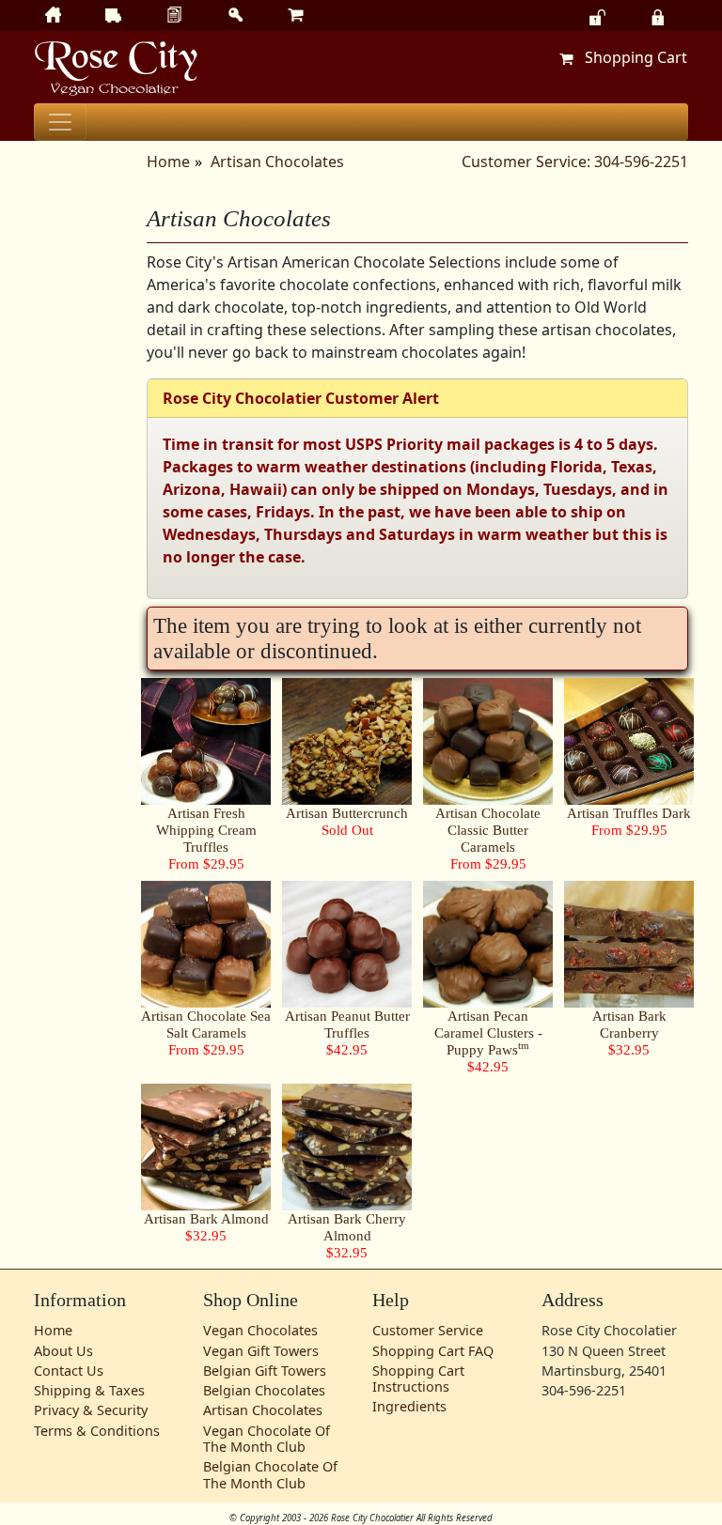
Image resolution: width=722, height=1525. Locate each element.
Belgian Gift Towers (264, 1370)
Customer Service (427, 1330)
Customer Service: (526, 161)
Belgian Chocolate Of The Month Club (270, 1474)
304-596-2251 (641, 161)
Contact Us (68, 1370)
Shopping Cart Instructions (418, 1378)
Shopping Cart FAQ (433, 1351)
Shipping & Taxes (89, 1390)
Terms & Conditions (97, 1431)
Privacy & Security (91, 1410)
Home (168, 161)
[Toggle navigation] (60, 122)
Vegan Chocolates (260, 1330)
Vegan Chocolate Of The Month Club (266, 1439)
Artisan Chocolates (277, 161)
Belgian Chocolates (264, 1390)
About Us (63, 1351)
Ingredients (409, 1406)
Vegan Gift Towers (261, 1351)
